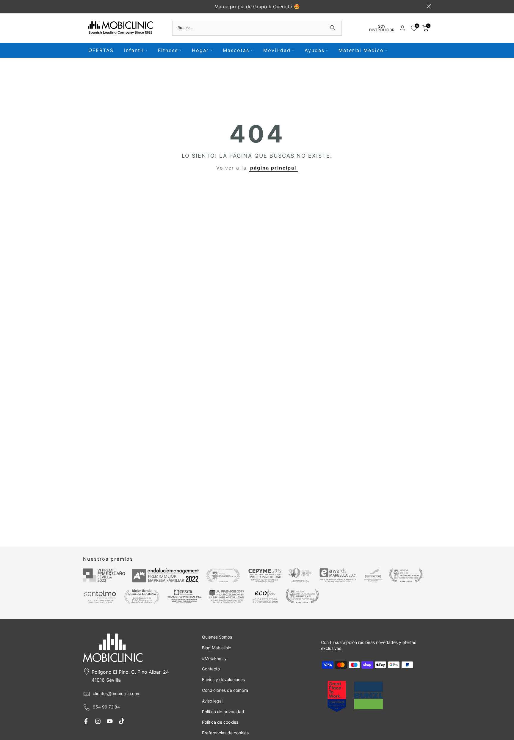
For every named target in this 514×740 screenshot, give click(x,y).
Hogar (200, 50)
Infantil (134, 50)
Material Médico (361, 50)
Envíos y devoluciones (223, 679)
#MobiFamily (214, 658)
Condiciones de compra (225, 690)
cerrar (85, 6)
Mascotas (236, 50)
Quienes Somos (217, 636)
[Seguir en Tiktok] (122, 721)
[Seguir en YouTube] (110, 721)
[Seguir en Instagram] (98, 721)
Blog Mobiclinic (216, 647)
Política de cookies (220, 722)
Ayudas (315, 50)
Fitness (168, 50)
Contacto (211, 668)
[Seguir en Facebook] (86, 721)
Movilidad (277, 50)
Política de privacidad (223, 711)
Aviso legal (212, 700)
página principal (273, 168)
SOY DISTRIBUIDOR (381, 28)
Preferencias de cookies (225, 732)
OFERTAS (101, 50)
